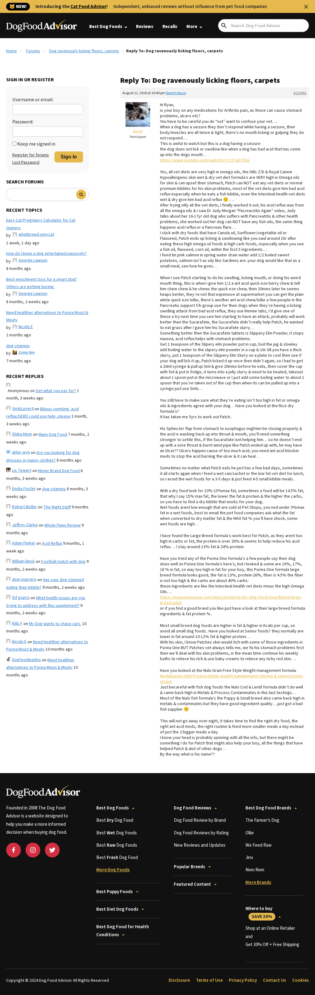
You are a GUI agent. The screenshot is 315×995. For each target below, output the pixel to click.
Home (11, 51)
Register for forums (30, 155)
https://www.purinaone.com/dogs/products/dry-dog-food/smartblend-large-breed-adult (231, 600)
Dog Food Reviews (192, 808)
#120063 (299, 93)
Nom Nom (254, 870)
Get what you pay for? (56, 391)
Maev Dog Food (52, 434)
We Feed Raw (258, 845)
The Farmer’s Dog (262, 820)
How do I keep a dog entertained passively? (46, 254)
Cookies (300, 980)
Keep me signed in (36, 144)
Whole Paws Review (62, 525)
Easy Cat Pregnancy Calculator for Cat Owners (40, 224)
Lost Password (25, 162)
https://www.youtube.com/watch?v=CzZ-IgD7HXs (205, 160)
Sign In (69, 156)
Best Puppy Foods (114, 892)
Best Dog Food (114, 820)
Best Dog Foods (105, 26)
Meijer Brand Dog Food (59, 471)
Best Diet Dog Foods (117, 909)
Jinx (249, 857)
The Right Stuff (57, 507)
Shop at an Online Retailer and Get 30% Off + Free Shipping (272, 936)
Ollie (249, 833)
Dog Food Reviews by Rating (201, 833)
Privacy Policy (243, 980)
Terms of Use (209, 980)
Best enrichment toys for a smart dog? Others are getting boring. (41, 283)
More (191, 26)
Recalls (169, 26)
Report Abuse (176, 93)
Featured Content (192, 884)
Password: (22, 121)
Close (306, 6)
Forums (33, 51)
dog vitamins (18, 346)
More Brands (258, 882)
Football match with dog (63, 562)
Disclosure (179, 980)
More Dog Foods (113, 870)
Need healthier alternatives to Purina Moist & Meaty (47, 316)
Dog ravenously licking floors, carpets (84, 51)
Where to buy (258, 912)
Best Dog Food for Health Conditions (122, 931)
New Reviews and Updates (199, 845)
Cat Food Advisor (88, 6)
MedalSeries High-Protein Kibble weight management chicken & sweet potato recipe (231, 679)
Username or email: (33, 99)
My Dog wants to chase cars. (55, 624)
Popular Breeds (189, 867)
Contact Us (274, 980)
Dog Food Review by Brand (200, 820)
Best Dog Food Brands (268, 808)
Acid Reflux (52, 543)
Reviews (144, 26)
